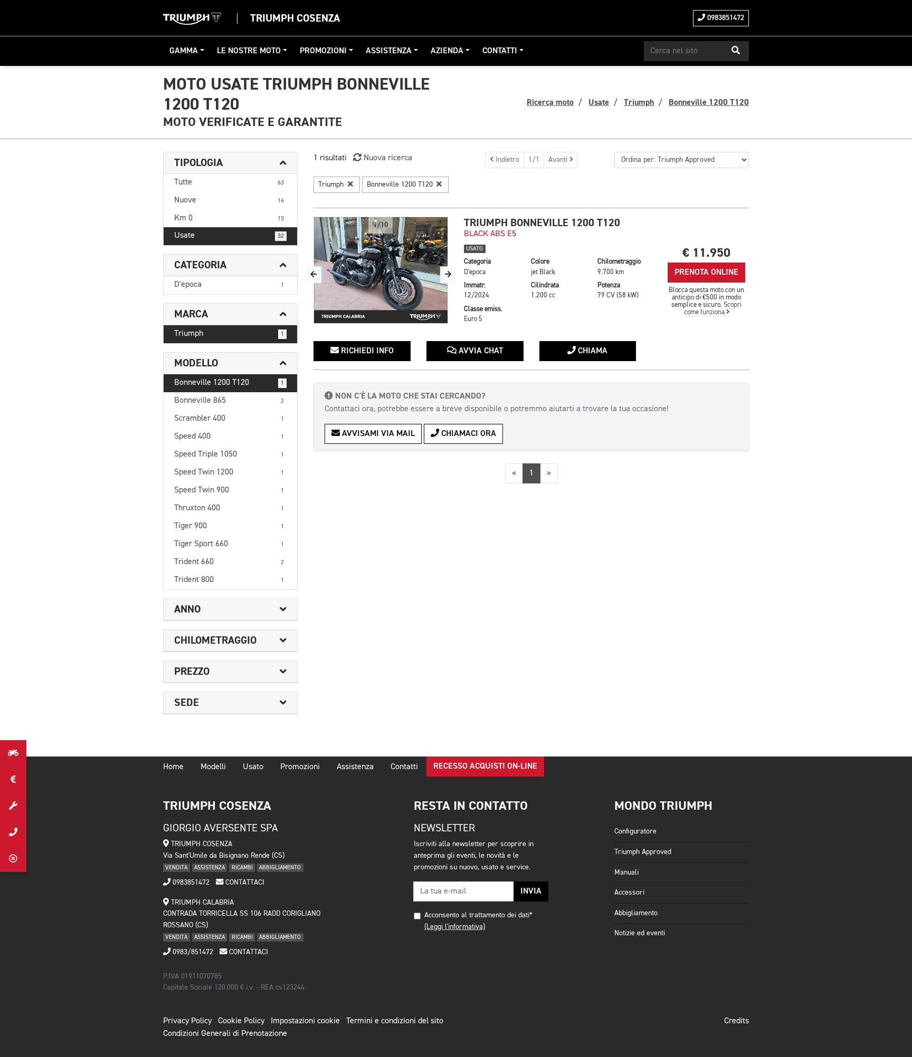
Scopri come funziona (713, 309)
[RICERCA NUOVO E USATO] (13, 753)
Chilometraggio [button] (215, 640)
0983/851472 (191, 952)
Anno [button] (187, 609)
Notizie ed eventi (639, 933)
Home (173, 767)
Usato (253, 767)
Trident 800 (229, 580)
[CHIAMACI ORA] (13, 832)
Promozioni (323, 51)
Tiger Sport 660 (229, 544)
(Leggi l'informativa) (454, 926)
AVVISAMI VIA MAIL (377, 434)
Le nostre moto (249, 51)
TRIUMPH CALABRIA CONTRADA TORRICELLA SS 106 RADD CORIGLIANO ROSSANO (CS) (241, 914)
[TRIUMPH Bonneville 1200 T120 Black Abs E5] (381, 270)
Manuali (626, 872)
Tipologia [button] (198, 163)
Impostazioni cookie (305, 1021)
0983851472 (724, 18)
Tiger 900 (229, 526)
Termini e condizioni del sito (394, 1021)
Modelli (213, 767)
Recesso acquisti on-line (485, 766)
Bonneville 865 (229, 400)
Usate (229, 235)
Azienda (447, 51)
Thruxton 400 (229, 508)
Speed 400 (229, 436)
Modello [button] (196, 363)
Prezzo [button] (192, 671)
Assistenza (389, 51)
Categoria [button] (200, 265)
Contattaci (243, 882)
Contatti (499, 51)
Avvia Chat (480, 351)
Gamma (183, 51)
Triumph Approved (642, 852)
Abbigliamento (636, 913)
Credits (736, 1021)
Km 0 (229, 218)
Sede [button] (186, 702)
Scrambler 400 (229, 418)
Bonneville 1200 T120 (229, 383)
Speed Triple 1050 (229, 454)
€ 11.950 (706, 253)
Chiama (591, 351)
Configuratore (635, 831)
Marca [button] (191, 314)
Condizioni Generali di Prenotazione (225, 1034)
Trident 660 (229, 562)
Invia (531, 891)
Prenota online (706, 272)
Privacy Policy (187, 1021)
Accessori (629, 892)
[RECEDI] (13, 859)
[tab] (230, 163)
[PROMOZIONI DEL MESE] (13, 780)
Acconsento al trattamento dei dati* (478, 915)
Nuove (229, 200)
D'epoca (229, 284)
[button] (736, 51)
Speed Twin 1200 (229, 472)
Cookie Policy (241, 1021)
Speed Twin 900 (229, 490)
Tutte (229, 182)
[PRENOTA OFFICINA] (13, 806)
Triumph (229, 333)
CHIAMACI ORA (467, 434)
